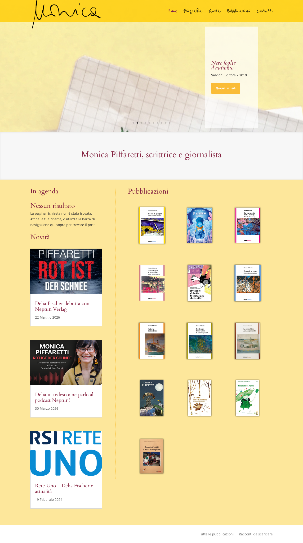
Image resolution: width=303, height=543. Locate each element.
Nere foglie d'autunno (223, 65)
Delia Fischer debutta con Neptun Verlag (62, 306)
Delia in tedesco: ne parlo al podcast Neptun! (64, 397)
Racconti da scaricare (256, 534)
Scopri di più (226, 88)
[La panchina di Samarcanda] (247, 340)
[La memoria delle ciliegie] (247, 225)
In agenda (44, 191)
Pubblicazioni (238, 11)
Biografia (193, 11)
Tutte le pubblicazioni (216, 534)
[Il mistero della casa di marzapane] (199, 340)
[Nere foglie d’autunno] (152, 283)
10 (169, 123)
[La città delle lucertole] (199, 398)
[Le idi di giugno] (152, 225)
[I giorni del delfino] (152, 340)
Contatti (265, 11)
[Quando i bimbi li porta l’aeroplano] (152, 456)
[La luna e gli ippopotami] (152, 398)
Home (172, 11)
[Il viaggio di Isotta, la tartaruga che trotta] (199, 283)
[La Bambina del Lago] (199, 225)
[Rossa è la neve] (247, 283)
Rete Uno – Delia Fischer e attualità (64, 488)
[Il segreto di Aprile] (247, 398)
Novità (214, 11)
